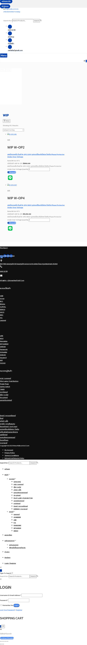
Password (4, 600)
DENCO (2, 309)
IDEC (1, 315)
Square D (3, 357)
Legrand (3, 320)
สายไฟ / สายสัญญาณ (7, 424)
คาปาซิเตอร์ (4, 392)
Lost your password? (7, 610)
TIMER (2, 389)
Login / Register (10, 563)
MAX (1, 338)
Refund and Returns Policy (14, 458)
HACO (2, 312)
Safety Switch (5, 386)
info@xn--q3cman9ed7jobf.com (12, 280)
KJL (1, 318)
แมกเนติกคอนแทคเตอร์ (7, 437)
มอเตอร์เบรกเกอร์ (6, 400)
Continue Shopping (7, 638)
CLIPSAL (3, 307)
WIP (8, 140)
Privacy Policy (10, 453)
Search (36, 20)
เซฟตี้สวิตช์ (3, 435)
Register (19, 610)
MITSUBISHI (4, 344)
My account (9, 450)
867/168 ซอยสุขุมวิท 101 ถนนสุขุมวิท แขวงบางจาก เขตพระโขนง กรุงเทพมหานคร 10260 (29, 264)
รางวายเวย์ (3, 443)
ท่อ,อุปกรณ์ (4, 397)
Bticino (2, 304)
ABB (1, 296)
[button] (3, 55)
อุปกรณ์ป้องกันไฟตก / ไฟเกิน (9, 429)
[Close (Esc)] (1, 641)
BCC (1, 301)
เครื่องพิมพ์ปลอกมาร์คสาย (9, 432)
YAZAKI (2, 363)
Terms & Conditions (12, 455)
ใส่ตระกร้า (12, 172)
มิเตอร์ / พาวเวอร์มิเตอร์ (8, 415)
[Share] (3, 641)
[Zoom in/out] (7, 641)
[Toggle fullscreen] (5, 641)
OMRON (3, 347)
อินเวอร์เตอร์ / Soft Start (8, 426)
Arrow (2, 298)
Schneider (3, 352)
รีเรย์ (1, 418)
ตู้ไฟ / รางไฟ (4, 395)
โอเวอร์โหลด (4, 440)
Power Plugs (4, 384)
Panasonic (4, 349)
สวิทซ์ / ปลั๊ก (4, 421)
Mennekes (3, 341)
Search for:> (7, 20)
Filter (7, 121)
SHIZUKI (3, 355)
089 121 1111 (3, 271)
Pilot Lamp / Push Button (9, 381)
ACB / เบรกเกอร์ (5, 378)
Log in (16, 605)
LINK (1, 336)
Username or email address (10, 595)
